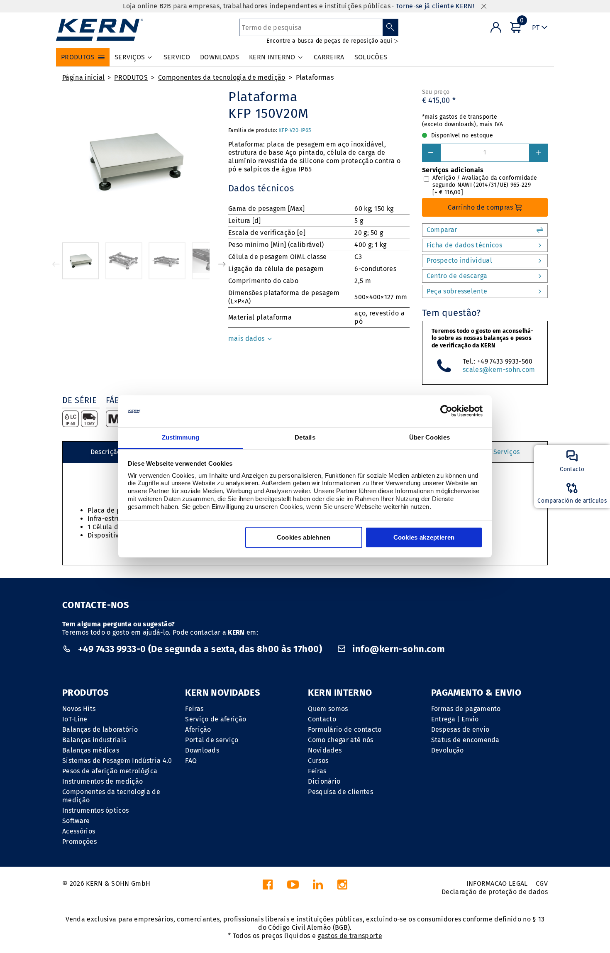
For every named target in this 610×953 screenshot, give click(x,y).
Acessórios (78, 831)
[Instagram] (342, 886)
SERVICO (176, 57)
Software (76, 821)
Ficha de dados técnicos (464, 245)
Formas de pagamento (466, 709)
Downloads (202, 750)
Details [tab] (305, 437)
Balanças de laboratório (100, 729)
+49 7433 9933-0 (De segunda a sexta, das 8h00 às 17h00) (200, 649)
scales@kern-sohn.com (499, 370)
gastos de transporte (349, 936)
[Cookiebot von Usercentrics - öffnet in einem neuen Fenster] (446, 411)
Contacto (322, 719)
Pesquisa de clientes (340, 792)
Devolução (447, 750)
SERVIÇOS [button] (130, 57)
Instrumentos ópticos (95, 810)
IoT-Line (75, 719)
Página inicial (83, 77)
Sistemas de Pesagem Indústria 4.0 (117, 761)
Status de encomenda (465, 740)
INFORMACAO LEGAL (497, 883)
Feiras (194, 709)
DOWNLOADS (219, 57)
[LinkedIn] (318, 886)
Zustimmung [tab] (181, 437)
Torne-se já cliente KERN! (435, 6)
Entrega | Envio (455, 719)
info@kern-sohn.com (397, 649)
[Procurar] (391, 27)
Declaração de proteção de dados (495, 892)
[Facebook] (268, 886)
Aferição (198, 729)
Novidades (325, 750)
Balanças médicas (90, 750)
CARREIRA (329, 57)
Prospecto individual (459, 260)
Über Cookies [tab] (429, 437)
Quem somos (328, 709)
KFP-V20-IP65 (294, 130)
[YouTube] (293, 886)
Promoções (79, 841)
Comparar (442, 230)
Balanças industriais (94, 740)
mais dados (247, 338)
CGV (542, 883)
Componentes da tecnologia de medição (221, 77)
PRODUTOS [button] (78, 57)
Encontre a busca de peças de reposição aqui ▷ (332, 40)
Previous (56, 264)
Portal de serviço (211, 740)
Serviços (506, 452)
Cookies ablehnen (304, 537)
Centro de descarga (457, 276)
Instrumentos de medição (102, 781)
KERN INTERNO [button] (272, 57)
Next (222, 264)
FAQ (191, 761)
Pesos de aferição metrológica (109, 771)
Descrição (105, 452)
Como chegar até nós (340, 740)
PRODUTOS (131, 77)
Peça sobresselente (457, 291)
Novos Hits (78, 709)
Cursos (318, 761)
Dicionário (324, 781)
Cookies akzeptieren (424, 537)
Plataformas (315, 77)
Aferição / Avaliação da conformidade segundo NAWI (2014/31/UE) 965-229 (484, 185)
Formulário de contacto (344, 729)
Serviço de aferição (215, 719)
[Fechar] (484, 6)
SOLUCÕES (371, 57)
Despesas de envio (460, 729)
